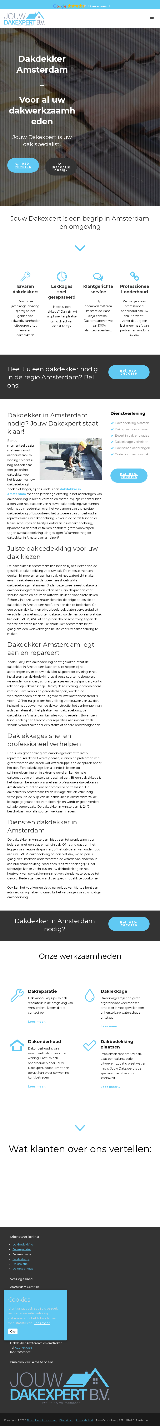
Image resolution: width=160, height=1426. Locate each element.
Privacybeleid (84, 1420)
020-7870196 (23, 1347)
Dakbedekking (22, 1244)
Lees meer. (42, 1323)
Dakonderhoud (23, 1268)
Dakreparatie (21, 1249)
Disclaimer (66, 1420)
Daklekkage (20, 1259)
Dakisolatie (20, 1264)
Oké (13, 1331)
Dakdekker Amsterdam (42, 1420)
